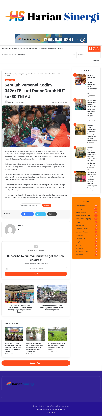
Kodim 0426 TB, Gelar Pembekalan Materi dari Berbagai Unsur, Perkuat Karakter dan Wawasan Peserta (13, 347)
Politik (61, 48)
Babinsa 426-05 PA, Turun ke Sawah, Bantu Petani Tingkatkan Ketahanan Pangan (56, 346)
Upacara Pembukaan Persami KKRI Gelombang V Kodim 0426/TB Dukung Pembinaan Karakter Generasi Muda (35, 347)
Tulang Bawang (22, 74)
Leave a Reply (36, 363)
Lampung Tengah (82, 232)
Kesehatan (34, 48)
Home (6, 48)
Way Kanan (79, 242)
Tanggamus (80, 225)
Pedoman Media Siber (58, 409)
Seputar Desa (23, 48)
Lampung (14, 48)
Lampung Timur (81, 238)
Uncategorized (80, 205)
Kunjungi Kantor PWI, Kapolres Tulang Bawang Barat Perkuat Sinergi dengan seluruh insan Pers (92, 84)
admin (10, 102)
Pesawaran (79, 235)
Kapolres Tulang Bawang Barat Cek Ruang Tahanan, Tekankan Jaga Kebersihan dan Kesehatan (92, 132)
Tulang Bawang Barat (83, 215)
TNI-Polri (14, 54)
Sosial (5, 54)
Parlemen (43, 48)
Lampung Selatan (82, 228)
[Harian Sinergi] (51, 16)
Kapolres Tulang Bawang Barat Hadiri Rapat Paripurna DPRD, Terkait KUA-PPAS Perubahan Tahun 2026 (92, 156)
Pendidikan (52, 48)
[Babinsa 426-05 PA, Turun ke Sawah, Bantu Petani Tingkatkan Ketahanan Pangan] (57, 334)
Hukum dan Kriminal (82, 251)
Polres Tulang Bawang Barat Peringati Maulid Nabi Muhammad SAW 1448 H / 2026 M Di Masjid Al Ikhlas (92, 109)
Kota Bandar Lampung (83, 219)
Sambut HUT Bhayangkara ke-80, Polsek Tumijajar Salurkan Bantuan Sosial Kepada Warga (92, 180)
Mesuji (78, 222)
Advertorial (21, 54)
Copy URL (47, 205)
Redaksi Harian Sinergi (44, 409)
